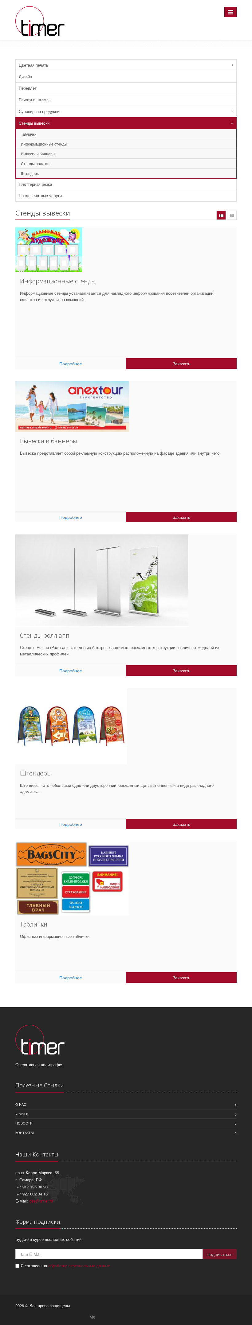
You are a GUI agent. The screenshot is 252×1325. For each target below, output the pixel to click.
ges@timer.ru (41, 1201)
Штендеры (30, 173)
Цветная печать (33, 65)
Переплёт (28, 88)
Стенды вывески (34, 123)
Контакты (24, 1132)
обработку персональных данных (79, 1266)
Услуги (22, 1113)
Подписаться (220, 1254)
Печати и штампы (35, 100)
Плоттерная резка (35, 184)
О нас (20, 1104)
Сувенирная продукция (40, 111)
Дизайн (25, 77)
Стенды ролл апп (36, 163)
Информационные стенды (44, 143)
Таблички (29, 134)
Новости (24, 1123)
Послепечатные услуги (40, 195)
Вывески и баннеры (38, 153)
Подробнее (70, 363)
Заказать (181, 363)
